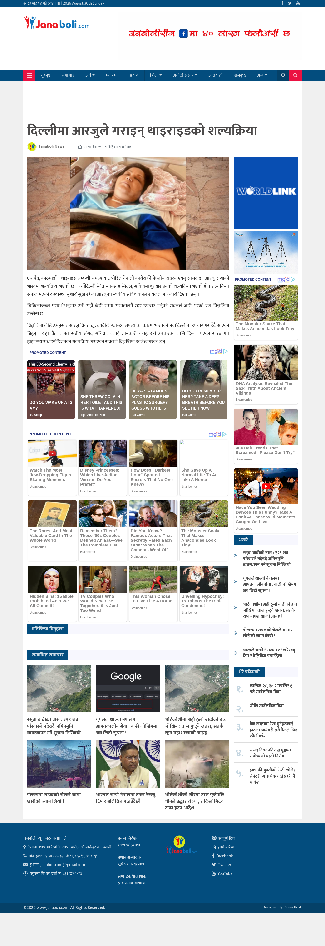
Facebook (224, 856)
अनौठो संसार (183, 75)
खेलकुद (240, 75)
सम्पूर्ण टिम (226, 838)
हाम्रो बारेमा (225, 847)
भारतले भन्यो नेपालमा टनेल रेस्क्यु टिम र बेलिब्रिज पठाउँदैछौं (125, 798)
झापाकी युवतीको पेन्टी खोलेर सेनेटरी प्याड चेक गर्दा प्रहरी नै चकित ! (272, 776)
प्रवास (134, 75)
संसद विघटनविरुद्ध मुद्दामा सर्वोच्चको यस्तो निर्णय (270, 753)
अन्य (260, 75)
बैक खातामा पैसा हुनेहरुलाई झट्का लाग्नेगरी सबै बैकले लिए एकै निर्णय (273, 730)
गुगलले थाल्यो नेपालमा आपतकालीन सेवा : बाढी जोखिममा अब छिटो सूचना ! (127, 726)
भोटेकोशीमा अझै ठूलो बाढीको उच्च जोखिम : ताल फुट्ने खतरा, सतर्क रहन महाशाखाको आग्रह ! (196, 726)
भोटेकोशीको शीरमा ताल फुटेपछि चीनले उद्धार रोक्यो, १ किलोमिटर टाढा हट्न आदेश (194, 801)
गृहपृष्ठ (45, 75)
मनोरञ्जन (112, 75)
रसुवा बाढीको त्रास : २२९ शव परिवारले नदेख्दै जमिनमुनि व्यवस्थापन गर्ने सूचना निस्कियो (54, 726)
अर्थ (88, 75)
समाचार (68, 75)
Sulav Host (293, 907)
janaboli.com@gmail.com (62, 864)
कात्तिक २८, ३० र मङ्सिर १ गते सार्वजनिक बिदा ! (271, 689)
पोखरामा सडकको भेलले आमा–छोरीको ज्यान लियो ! (55, 798)
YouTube (224, 873)
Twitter (224, 864)
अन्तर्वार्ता (215, 75)
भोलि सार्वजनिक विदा (267, 706)
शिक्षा (154, 75)
